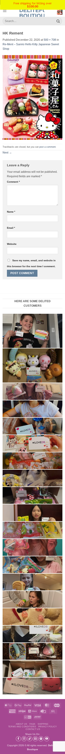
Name (11, 211)
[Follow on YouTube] (46, 738)
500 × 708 (50, 39)
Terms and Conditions (22, 726)
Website (11, 244)
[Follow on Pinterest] (41, 738)
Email (11, 227)
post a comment (47, 147)
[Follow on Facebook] (18, 738)
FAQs (32, 724)
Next (7, 152)
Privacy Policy (47, 726)
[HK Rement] (32, 97)
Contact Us (33, 729)
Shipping (43, 724)
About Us (21, 724)
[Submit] (58, 21)
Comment (13, 181)
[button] (5, 10)
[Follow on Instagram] (24, 738)
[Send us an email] (35, 738)
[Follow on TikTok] (29, 738)
